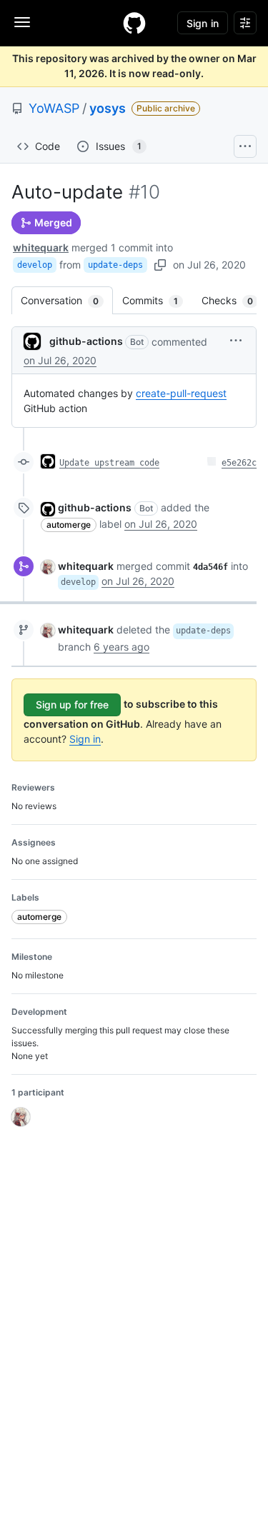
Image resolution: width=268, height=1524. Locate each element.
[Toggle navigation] (22, 22)
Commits (157, 300)
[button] (235, 340)
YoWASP (54, 108)
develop (34, 265)
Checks (234, 300)
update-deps (115, 265)
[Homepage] (134, 22)
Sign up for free (72, 704)
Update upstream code (109, 463)
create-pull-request (181, 393)
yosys (107, 108)
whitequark (41, 247)
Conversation (67, 300)
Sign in (85, 739)
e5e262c (239, 463)
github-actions (86, 341)
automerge (68, 524)
